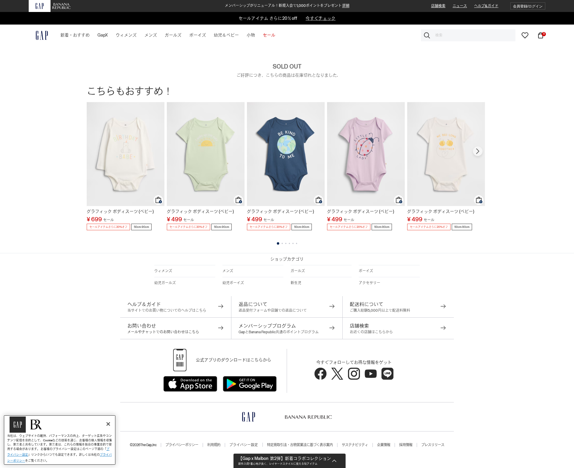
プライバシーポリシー (181, 445)
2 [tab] (282, 243)
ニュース (460, 6)
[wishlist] (525, 35)
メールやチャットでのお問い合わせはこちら (163, 332)
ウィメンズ (163, 271)
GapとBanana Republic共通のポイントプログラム (279, 332)
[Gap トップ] (38, 35)
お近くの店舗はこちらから (371, 332)
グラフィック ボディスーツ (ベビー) (120, 211)
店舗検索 (438, 6)
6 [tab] (296, 243)
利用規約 (213, 445)
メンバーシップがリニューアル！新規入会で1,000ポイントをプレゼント (287, 6)
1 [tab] (278, 243)
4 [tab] (289, 243)
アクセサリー (369, 283)
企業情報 (383, 445)
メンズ (227, 271)
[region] (60, 440)
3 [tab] (285, 243)
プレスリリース (432, 445)
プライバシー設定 (243, 445)
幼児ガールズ (165, 283)
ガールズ (298, 271)
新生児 (296, 283)
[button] (528, 6)
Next (478, 151)
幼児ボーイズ (233, 283)
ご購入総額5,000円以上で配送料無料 (380, 310)
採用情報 (405, 445)
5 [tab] (293, 243)
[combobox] (468, 35)
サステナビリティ (355, 445)
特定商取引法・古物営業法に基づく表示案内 (300, 445)
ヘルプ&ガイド (486, 6)
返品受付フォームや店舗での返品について (273, 310)
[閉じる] (108, 424)
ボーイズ (366, 271)
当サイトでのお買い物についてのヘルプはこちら (166, 310)
